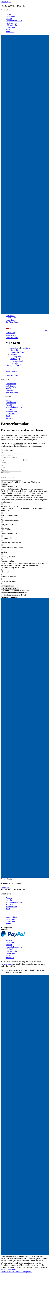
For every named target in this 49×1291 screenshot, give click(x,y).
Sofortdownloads (16, 361)
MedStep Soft (11, 388)
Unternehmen (11, 16)
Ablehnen (5, 1272)
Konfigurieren (26, 1272)
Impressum (10, 32)
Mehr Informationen (8, 1269)
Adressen (13, 354)
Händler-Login (11, 23)
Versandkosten (6, 964)
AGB (8, 29)
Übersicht (14, 350)
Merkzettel (14, 363)
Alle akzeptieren (15, 1272)
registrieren (27, 348)
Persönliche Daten (17, 352)
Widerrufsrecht (11, 25)
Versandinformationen (14, 21)
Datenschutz (10, 27)
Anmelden (14, 348)
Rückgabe (9, 904)
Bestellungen (15, 359)
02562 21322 (6, 2)
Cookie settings (11, 917)
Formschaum (10, 390)
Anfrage (9, 14)
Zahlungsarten (15, 357)
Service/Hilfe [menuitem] (11, 21)
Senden (4, 484)
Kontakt (9, 19)
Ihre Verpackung (12, 392)
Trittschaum (10, 386)
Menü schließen (12, 338)
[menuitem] (27, 14)
